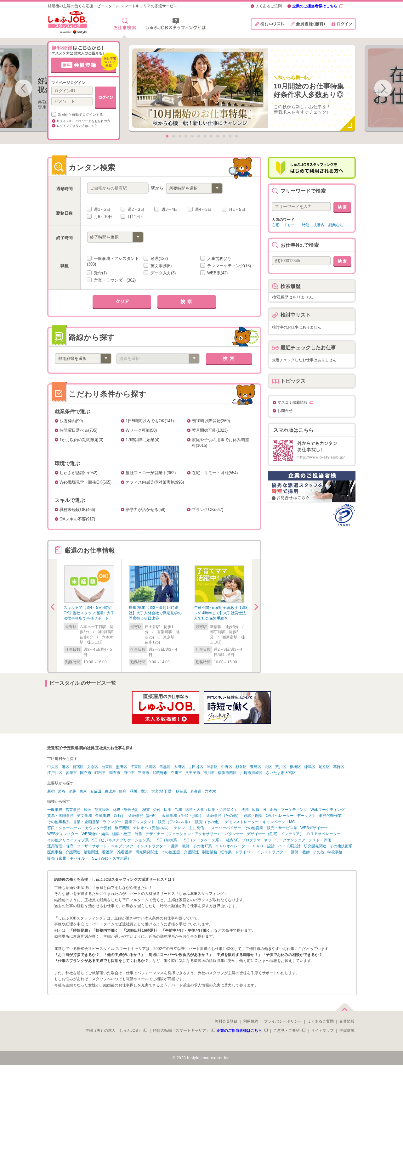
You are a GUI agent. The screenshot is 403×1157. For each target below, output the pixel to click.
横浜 (144, 791)
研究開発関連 (315, 846)
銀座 (123, 791)
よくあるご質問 (268, 6)
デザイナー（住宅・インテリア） (275, 834)
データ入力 (306, 815)
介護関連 (73, 852)
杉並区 (241, 767)
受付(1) (100, 273)
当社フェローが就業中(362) (151, 472)
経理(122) (158, 258)
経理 (87, 809)
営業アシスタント (140, 822)
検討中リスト (269, 24)
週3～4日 (169, 209)
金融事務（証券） (143, 815)
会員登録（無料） (307, 24)
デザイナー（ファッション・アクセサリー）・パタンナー (194, 834)
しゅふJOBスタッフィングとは (175, 23)
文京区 (92, 767)
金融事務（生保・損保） (182, 815)
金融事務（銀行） (110, 815)
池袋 (72, 791)
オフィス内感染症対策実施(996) (155, 482)
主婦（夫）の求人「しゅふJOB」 (113, 1030)
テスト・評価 (320, 840)
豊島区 (255, 767)
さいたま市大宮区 (281, 773)
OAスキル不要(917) (77, 519)
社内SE (232, 840)
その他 (318, 852)
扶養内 (319, 225)
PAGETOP (345, 1006)
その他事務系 (58, 822)
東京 (83, 791)
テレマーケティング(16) (228, 265)
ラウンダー (112, 822)
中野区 (226, 767)
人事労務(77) (218, 258)
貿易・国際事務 (60, 815)
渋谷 (61, 791)
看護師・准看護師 (117, 852)
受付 (157, 809)
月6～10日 (103, 216)
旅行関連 (122, 828)
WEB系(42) (217, 273)
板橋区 (295, 767)
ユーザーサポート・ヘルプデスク (105, 846)
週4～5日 (203, 209)
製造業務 (209, 852)
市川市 (209, 773)
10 (224, 136)
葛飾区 (338, 767)
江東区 (136, 767)
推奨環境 (347, 1030)
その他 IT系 (202, 846)
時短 (305, 225)
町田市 (100, 773)
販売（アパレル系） (175, 822)
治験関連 (91, 852)
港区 (65, 767)
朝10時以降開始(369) (211, 420)
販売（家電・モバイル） (68, 858)
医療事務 (54, 852)
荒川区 (281, 767)
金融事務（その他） (224, 815)
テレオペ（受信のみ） (152, 828)
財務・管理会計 (126, 809)
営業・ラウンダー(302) (114, 280)
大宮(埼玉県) (162, 791)
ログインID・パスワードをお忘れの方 (83, 121)
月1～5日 (236, 209)
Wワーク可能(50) (141, 430)
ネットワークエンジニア (284, 840)
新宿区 (78, 767)
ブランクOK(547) (207, 509)
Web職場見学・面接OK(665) (85, 482)
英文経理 (102, 809)
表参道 (196, 791)
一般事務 (54, 809)
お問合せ (284, 411)
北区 (268, 767)
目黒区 (165, 767)
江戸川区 (54, 773)
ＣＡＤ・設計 (263, 846)
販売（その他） (208, 822)
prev (23, 88)
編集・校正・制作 (127, 834)
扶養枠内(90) (71, 420)
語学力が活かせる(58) (145, 509)
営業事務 (73, 809)
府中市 (129, 773)
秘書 (146, 809)
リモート (290, 225)
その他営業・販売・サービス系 (270, 828)
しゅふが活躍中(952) (78, 472)
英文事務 (84, 815)
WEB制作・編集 (95, 834)
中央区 (53, 767)
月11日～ (135, 216)
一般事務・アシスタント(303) (113, 261)
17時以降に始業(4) (142, 439)
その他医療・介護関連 (180, 852)
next (383, 88)
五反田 (95, 791)
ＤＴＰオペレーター (324, 834)
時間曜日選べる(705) (78, 430)
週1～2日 (102, 209)
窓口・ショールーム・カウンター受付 (79, 828)
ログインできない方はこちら (77, 125)
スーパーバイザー (226, 828)
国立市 (85, 773)
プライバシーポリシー (283, 1021)
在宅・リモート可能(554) (215, 472)
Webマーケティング (327, 809)
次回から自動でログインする (80, 114)
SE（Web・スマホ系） (111, 858)
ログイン (342, 24)
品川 (133, 791)
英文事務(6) (160, 265)
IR (264, 809)
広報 (255, 809)
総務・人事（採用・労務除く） (211, 809)
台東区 (107, 767)
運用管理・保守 (60, 846)
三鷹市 (143, 773)
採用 (167, 809)
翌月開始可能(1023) (210, 430)
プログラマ (251, 840)
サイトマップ (322, 1030)
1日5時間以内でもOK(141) (150, 420)
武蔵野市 (159, 773)
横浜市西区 (227, 773)
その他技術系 (341, 846)
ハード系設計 (289, 846)
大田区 (179, 767)
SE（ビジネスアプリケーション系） (123, 840)
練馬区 (309, 767)
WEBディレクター (62, 834)
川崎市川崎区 (251, 773)
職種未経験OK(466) (77, 509)
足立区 (324, 767)
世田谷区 (195, 767)
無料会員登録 (226, 1021)
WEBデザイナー (314, 828)
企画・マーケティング (288, 809)
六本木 (210, 791)
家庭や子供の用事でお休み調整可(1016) (220, 442)
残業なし (335, 225)
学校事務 (335, 852)
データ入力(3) (162, 273)
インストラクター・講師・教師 (163, 846)
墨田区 (121, 767)
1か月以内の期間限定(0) (81, 439)
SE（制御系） (169, 840)
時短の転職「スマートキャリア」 (181, 1030)
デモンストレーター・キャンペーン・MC (260, 822)
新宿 (51, 791)
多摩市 (71, 773)
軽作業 (226, 852)
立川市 (176, 773)
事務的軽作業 (330, 815)
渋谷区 (212, 767)
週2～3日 (135, 209)
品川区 (150, 767)
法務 (245, 809)
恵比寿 (110, 791)
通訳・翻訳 (253, 815)
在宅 (275, 225)
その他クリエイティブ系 (68, 840)
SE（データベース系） (203, 840)
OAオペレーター (280, 815)
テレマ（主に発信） (191, 828)
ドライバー (244, 852)
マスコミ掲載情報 (292, 402)
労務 (178, 809)
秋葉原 (181, 791)
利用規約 (250, 1021)
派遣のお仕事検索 (125, 23)
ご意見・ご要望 (286, 1030)
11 (230, 136)
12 (236, 136)
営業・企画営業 (86, 822)
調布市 (114, 773)
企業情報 (347, 1021)
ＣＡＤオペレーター (232, 846)
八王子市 (192, 773)
